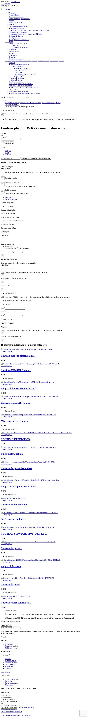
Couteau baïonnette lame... (15, 403)
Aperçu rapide (6, 351)
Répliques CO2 (19, 70)
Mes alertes (9, 685)
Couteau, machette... (16, 82)
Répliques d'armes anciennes (19, 91)
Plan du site (9, 666)
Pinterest (8, 155)
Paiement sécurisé (11, 663)
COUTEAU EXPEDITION (15, 439)
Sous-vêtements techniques (18, 26)
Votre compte (5, 672)
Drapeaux (12, 57)
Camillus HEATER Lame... (16, 370)
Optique (12, 53)
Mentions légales (10, 661)
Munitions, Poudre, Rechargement (20, 86)
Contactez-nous (10, 664)
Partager (8, 151)
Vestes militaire (14, 15)
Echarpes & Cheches (16, 36)
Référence (4, 244)
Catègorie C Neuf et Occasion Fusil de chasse (24, 93)
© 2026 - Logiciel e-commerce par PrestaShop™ (17, 715)
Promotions (9, 644)
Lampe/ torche (14, 51)
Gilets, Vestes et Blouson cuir (19, 40)
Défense (12, 63)
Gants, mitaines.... (15, 38)
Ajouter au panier (8, 141)
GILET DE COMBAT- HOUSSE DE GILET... (25, 87)
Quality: (8, 304)
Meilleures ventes (11, 648)
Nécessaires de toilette (21, 47)
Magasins (8, 668)
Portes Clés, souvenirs (16, 59)
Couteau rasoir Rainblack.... (16, 602)
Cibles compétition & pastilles (19, 65)
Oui (7, 265)
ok (2, 255)
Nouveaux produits (11, 646)
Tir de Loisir (13, 89)
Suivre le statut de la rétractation (11, 712)
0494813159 (15, 2)
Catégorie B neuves (15, 80)
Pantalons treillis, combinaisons (19, 19)
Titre (3, 308)
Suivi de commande (11, 679)
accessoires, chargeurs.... (22, 68)
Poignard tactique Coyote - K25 (18, 486)
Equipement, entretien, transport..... (21, 84)
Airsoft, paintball (16, 66)
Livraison (8, 659)
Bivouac (13, 45)
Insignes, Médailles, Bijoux (18, 44)
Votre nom (5, 311)
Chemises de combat (16, 17)
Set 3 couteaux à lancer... (14, 519)
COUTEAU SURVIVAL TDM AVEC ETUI (24, 533)
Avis (3, 315)
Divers (9, 42)
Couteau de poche (10, 584)
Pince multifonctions (12, 453)
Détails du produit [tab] (11, 199)
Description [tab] (9, 197)
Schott (11, 21)
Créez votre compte (11, 683)
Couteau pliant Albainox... (15, 504)
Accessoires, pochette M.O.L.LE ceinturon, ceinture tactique (29, 30)
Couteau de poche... (11, 548)
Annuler (4, 323)
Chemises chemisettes (16, 28)
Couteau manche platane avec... (18, 355)
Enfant (11, 24)
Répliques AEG (19, 76)
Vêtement (10, 13)
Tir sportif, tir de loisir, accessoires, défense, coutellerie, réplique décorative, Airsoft (34, 61)
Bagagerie (12, 49)
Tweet (7, 153)
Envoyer (11, 323)
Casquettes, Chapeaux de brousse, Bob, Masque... (26, 34)
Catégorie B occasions (16, 78)
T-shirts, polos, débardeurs (18, 32)
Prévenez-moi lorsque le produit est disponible (36, 158)
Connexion (9, 681)
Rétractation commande (9, 709)
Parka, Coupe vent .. (16, 22)
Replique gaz (18, 72)
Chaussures (13, 55)
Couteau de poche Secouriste (16, 468)
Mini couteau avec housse (15, 421)
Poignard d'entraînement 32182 (18, 388)
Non (3, 265)
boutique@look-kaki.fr (26, 707)
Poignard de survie (11, 566)
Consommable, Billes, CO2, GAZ (25, 74)
